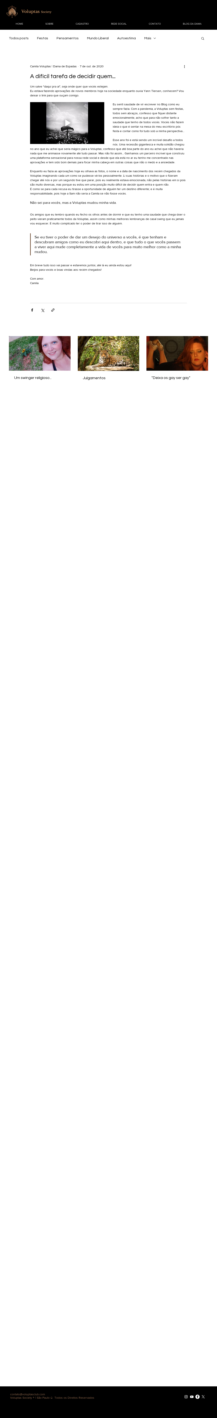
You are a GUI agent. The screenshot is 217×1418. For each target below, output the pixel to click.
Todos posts (19, 38)
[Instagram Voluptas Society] (186, 1397)
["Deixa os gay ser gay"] (177, 353)
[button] (203, 38)
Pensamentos (68, 38)
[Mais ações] (184, 66)
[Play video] (67, 123)
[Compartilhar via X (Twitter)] (42, 310)
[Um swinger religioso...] (40, 353)
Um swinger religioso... (32, 378)
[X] (203, 1397)
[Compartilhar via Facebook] (32, 310)
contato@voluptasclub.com (27, 1394)
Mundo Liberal (98, 38)
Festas (42, 38)
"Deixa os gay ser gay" (171, 378)
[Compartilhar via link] (53, 310)
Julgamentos (94, 378)
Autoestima (126, 38)
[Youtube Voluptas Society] (192, 1397)
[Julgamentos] (108, 353)
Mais (147, 38)
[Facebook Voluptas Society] (197, 1397)
